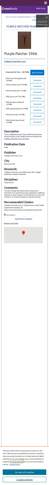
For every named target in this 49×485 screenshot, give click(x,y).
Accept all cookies (24, 472)
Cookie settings (17, 461)
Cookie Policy (14, 464)
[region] (24, 465)
